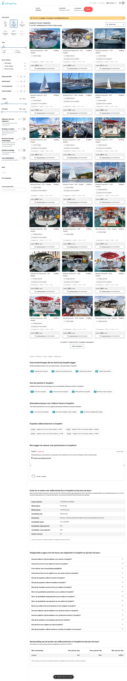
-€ (112, 3)
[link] (50, 356)
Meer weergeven (77, 346)
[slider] (2, 47)
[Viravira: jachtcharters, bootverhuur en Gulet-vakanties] (9, 3)
